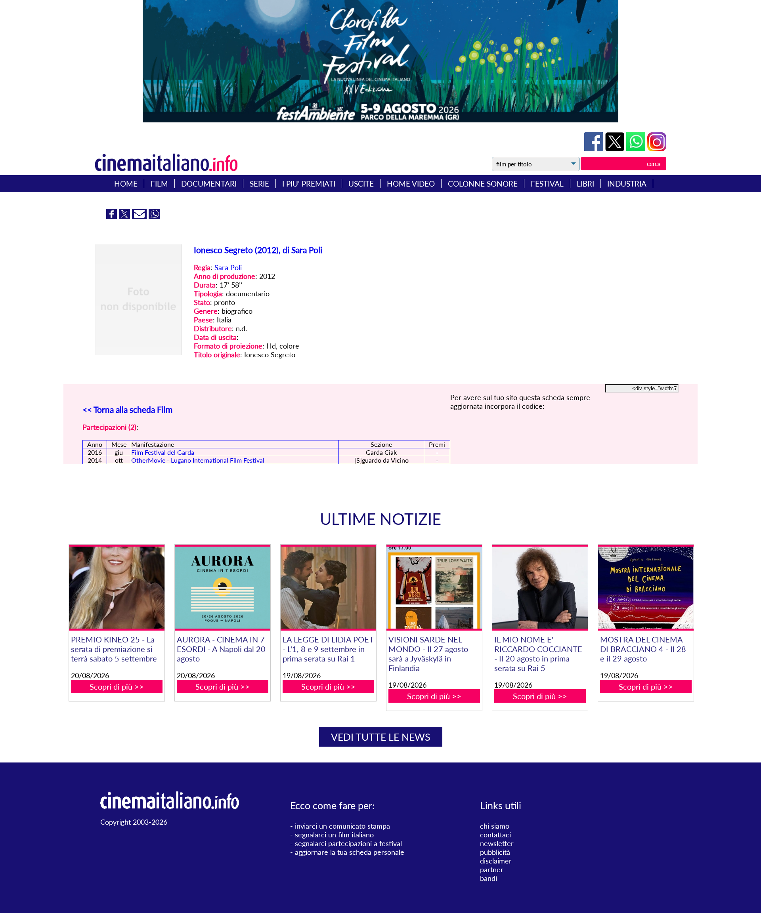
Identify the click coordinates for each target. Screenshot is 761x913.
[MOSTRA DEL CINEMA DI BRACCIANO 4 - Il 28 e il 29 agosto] (645, 588)
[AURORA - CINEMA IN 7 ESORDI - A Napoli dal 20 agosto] (222, 588)
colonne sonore (483, 183)
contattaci (495, 834)
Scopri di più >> (117, 686)
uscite (361, 183)
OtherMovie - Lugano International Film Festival (197, 460)
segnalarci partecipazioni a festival (348, 843)
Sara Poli (228, 267)
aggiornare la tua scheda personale (349, 852)
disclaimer (496, 860)
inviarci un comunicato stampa (342, 826)
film (159, 183)
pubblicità (495, 852)
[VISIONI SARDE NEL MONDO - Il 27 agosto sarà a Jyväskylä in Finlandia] (434, 588)
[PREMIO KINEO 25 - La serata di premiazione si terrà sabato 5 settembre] (116, 588)
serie (259, 183)
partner (491, 869)
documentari (209, 183)
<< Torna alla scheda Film (127, 409)
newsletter (497, 843)
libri (585, 183)
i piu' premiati (308, 183)
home (126, 183)
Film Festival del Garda (162, 452)
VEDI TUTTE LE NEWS (380, 737)
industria (626, 183)
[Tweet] (615, 148)
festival (547, 183)
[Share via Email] (140, 216)
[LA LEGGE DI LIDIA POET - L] (328, 588)
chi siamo (494, 826)
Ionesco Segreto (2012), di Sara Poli (258, 250)
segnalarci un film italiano (334, 834)
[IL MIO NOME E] (539, 588)
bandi (488, 878)
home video (411, 183)
